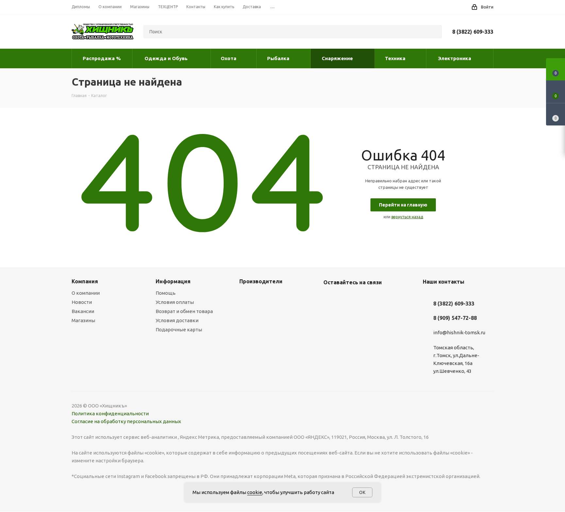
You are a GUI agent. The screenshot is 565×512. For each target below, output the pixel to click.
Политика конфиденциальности (110, 413)
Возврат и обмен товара (184, 311)
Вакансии (83, 311)
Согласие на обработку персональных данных (126, 421)
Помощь (166, 293)
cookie (254, 492)
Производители (260, 281)
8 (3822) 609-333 (472, 32)
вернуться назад (407, 217)
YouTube (346, 297)
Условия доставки (177, 320)
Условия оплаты (175, 302)
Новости (82, 302)
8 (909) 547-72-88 (455, 318)
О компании (86, 293)
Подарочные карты (179, 329)
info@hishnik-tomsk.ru (459, 332)
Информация (173, 281)
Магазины (83, 320)
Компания (85, 281)
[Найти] (434, 31)
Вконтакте (329, 297)
